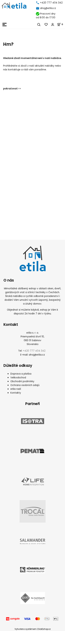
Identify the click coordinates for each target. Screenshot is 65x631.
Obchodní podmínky (22, 381)
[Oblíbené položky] (46, 24)
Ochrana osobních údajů (25, 385)
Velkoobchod (18, 377)
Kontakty (15, 392)
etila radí (15, 389)
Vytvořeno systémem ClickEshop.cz (33, 629)
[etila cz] (38, 2)
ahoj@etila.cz (48, 8)
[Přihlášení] (52, 24)
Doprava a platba (20, 373)
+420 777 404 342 (51, 2)
